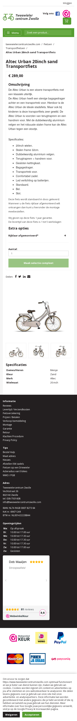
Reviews (7, 405)
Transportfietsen (15, 48)
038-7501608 (13, 498)
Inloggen (67, 3)
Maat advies (9, 455)
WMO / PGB (9, 475)
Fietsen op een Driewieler (16, 467)
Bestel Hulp (9, 452)
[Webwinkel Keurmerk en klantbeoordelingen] (66, 13)
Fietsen (48, 44)
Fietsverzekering (11, 413)
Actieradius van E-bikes (15, 471)
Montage (7, 424)
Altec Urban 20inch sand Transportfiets (31, 52)
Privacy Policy (10, 440)
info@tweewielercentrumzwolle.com (22, 502)
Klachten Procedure (13, 436)
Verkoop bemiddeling (14, 420)
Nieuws (7, 459)
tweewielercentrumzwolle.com (23, 44)
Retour (6, 432)
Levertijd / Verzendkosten (16, 409)
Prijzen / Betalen (11, 417)
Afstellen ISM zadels (13, 463)
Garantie (7, 428)
